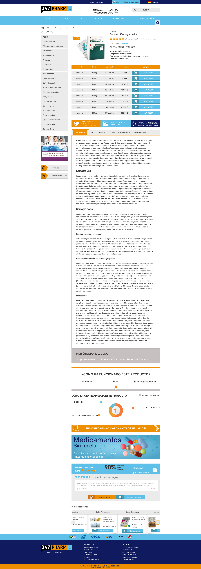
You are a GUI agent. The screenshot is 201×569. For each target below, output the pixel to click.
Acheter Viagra (128, 552)
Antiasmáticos (48, 69)
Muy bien (87, 381)
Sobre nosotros (148, 18)
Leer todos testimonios (134, 497)
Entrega (98, 18)
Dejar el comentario (105, 497)
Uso (91, 132)
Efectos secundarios (121, 132)
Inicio (47, 18)
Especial (65, 18)
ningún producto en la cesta (128, 2)
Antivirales (47, 64)
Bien (116, 381)
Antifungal (46, 60)
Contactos (118, 18)
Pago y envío (89, 550)
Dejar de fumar (48, 106)
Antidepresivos (48, 55)
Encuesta (56, 168)
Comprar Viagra (49, 124)
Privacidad (88, 552)
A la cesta (148, 73)
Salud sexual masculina (52, 87)
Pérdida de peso (49, 110)
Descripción (80, 132)
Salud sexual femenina (51, 120)
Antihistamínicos (49, 42)
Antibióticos (47, 51)
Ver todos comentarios (148, 39)
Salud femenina (49, 115)
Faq (81, 18)
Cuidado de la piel (50, 101)
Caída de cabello (49, 83)
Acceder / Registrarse (96, 2)
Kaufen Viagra (128, 560)
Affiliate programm (92, 560)
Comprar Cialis (48, 129)
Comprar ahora (89, 530)
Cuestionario (57, 176)
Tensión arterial (48, 74)
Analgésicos (47, 97)
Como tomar (102, 132)
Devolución (127, 550)
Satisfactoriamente (144, 381)
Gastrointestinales (49, 78)
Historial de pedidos (130, 547)
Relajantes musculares (51, 92)
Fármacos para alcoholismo (53, 46)
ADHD (45, 37)
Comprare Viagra (129, 557)
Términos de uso (90, 555)
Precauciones (140, 132)
